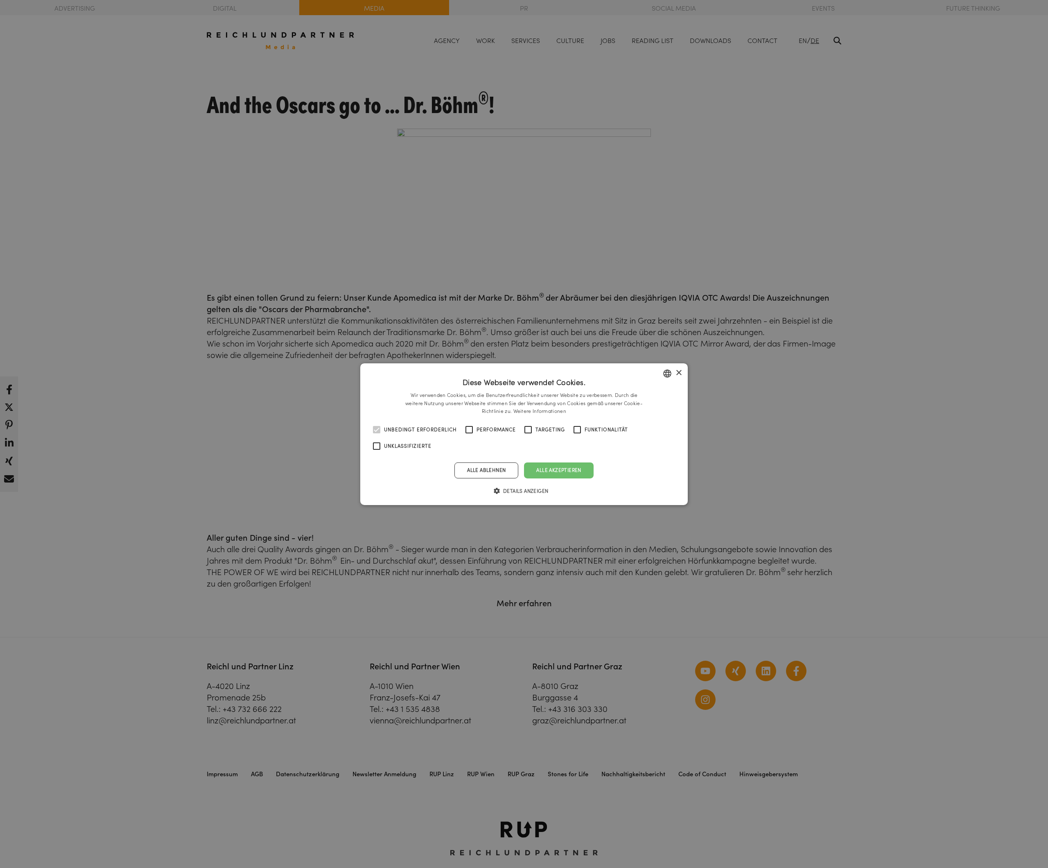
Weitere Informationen (539, 411)
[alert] (524, 434)
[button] (524, 491)
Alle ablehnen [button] (486, 470)
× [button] (678, 373)
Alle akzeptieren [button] (558, 470)
